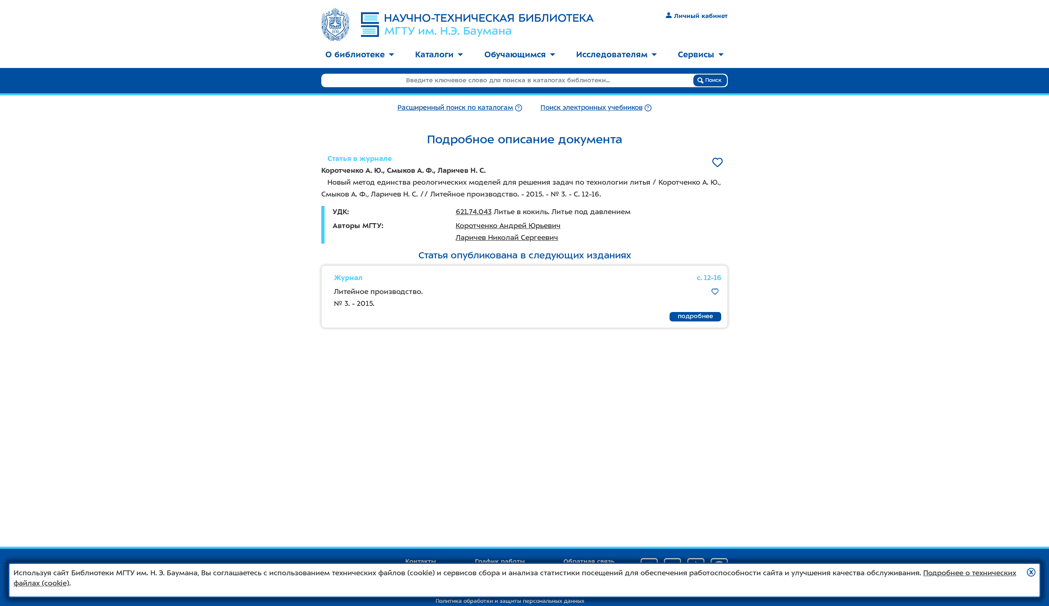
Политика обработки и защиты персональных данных (510, 601)
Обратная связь (589, 561)
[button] (1031, 572)
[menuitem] (359, 55)
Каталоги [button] (434, 54)
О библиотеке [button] (355, 54)
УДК (340, 211)
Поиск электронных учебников (591, 107)
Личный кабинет (701, 16)
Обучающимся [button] (515, 54)
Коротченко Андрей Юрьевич (508, 225)
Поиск (713, 80)
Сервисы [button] (696, 54)
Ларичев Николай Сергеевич (507, 237)
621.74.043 (474, 211)
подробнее (695, 316)
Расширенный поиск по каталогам (455, 107)
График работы (500, 561)
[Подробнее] (518, 107)
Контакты (420, 561)
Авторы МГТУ (357, 225)
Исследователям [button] (611, 54)
